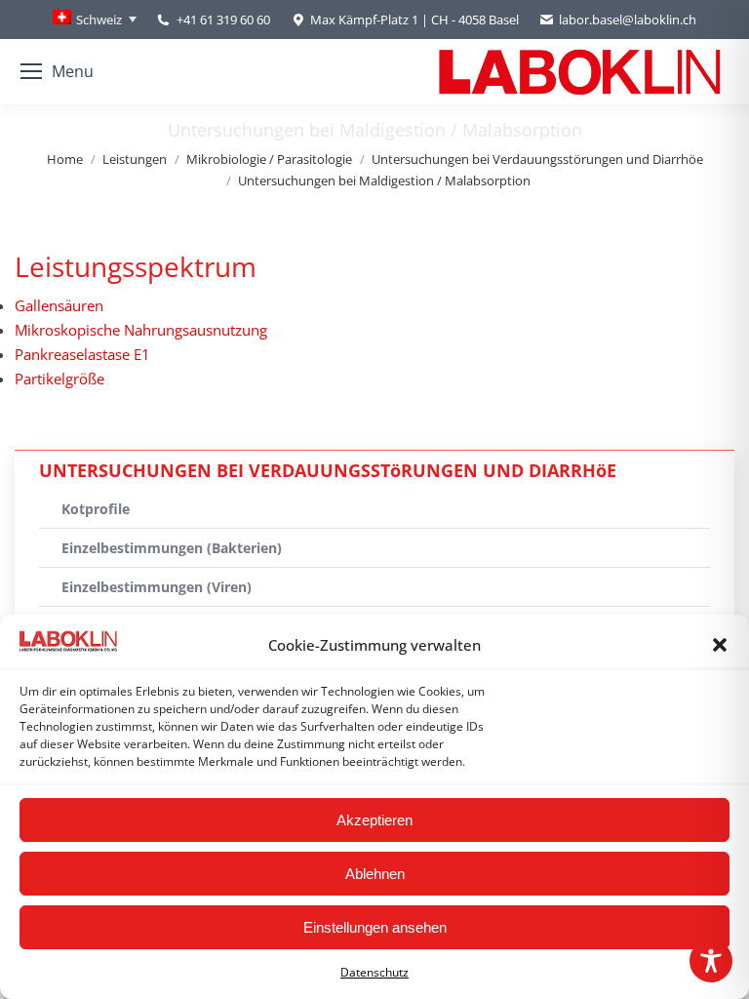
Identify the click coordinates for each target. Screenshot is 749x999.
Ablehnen (375, 873)
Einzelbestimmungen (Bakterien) (171, 548)
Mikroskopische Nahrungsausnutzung (141, 330)
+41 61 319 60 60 (223, 19)
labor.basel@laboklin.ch (627, 19)
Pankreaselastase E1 (82, 354)
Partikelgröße (59, 378)
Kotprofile (95, 509)
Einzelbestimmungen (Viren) (156, 587)
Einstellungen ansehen (375, 927)
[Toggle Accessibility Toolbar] (711, 961)
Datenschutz (374, 972)
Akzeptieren (374, 820)
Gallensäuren (59, 305)
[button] (719, 645)
